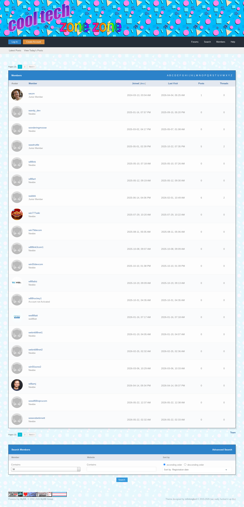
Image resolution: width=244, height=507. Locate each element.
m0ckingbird (191, 499)
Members (220, 42)
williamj (32, 383)
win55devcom (36, 264)
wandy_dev (35, 110)
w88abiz (33, 281)
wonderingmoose (38, 127)
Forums (195, 42)
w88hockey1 (35, 298)
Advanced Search (222, 449)
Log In (15, 42)
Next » (31, 67)
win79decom (35, 230)
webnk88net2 (36, 349)
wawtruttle (34, 144)
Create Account (33, 42)
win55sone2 (35, 366)
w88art (32, 179)
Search (207, 42)
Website (91, 457)
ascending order (174, 465)
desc (142, 83)
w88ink (32, 161)
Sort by (166, 457)
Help (233, 42)
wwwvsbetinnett (37, 418)
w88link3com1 (36, 247)
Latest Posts (15, 50)
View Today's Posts (33, 50)
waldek (32, 196)
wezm (32, 93)
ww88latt (33, 315)
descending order (195, 465)
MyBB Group (47, 499)
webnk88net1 (36, 332)
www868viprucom (38, 401)
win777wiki (34, 213)
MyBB (23, 499)
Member (15, 457)
